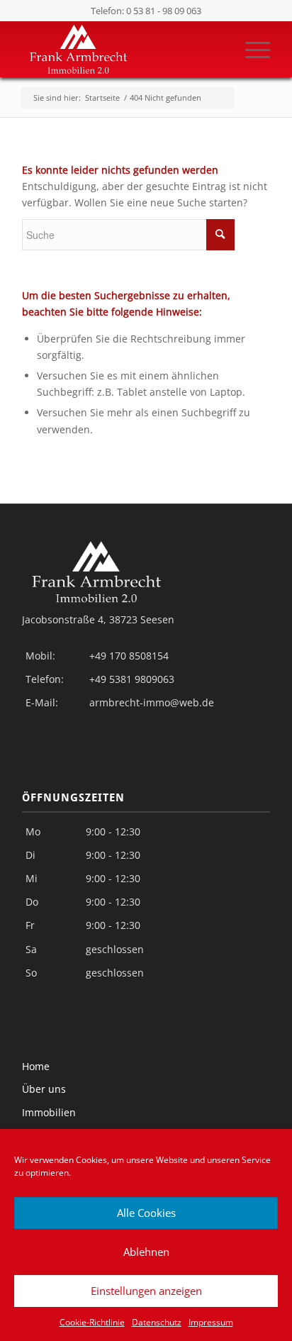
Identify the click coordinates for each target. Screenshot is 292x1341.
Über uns (44, 1089)
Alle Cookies (146, 1213)
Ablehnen (146, 1252)
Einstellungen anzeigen (146, 1291)
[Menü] (250, 49)
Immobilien (49, 1112)
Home (36, 1066)
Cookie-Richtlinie (92, 1322)
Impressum (211, 1322)
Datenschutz (156, 1322)
